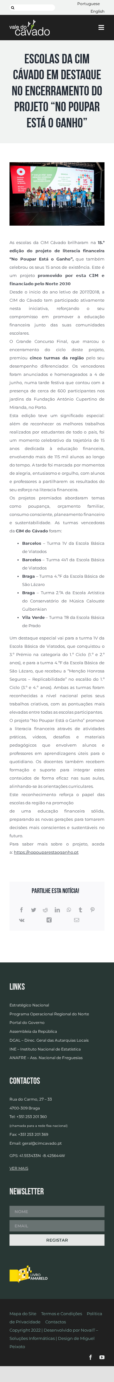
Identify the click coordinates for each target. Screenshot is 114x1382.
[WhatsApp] (69, 910)
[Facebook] (21, 910)
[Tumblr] (80, 910)
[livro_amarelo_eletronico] (29, 1267)
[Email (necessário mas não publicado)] (76, 920)
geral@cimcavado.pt (42, 1143)
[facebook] (90, 1357)
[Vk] (22, 920)
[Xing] (49, 920)
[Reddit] (45, 910)
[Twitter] (33, 910)
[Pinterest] (92, 910)
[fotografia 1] (57, 164)
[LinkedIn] (57, 910)
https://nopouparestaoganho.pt (46, 852)
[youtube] (101, 1357)
